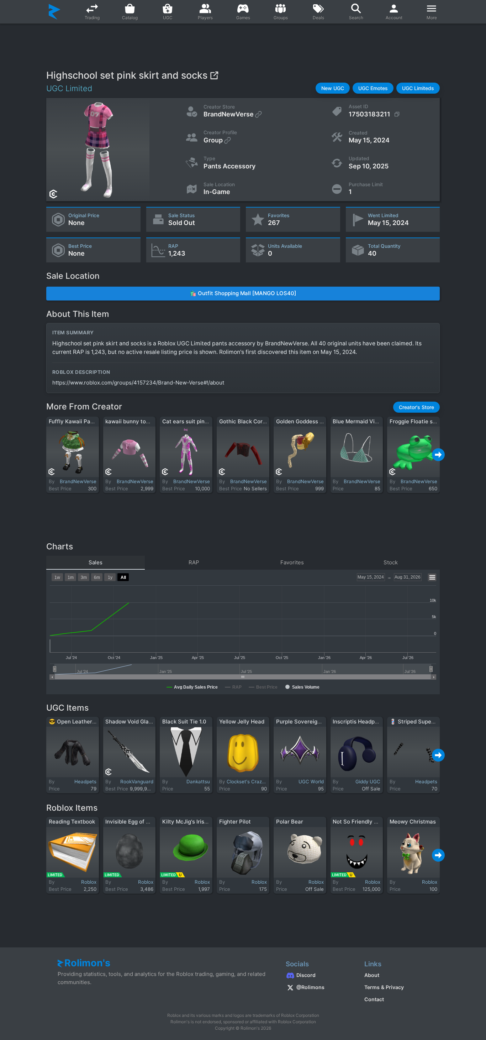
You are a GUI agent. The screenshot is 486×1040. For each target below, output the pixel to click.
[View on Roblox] (214, 75)
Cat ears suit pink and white (198, 421)
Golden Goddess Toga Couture (315, 421)
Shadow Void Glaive (131, 721)
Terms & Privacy (384, 987)
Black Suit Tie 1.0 (184, 721)
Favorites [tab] (292, 562)
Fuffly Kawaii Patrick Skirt (82, 421)
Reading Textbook (72, 821)
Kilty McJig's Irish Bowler (194, 821)
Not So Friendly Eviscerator (368, 821)
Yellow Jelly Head (241, 721)
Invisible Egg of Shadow (136, 821)
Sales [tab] (95, 562)
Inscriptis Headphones (361, 721)
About (371, 975)
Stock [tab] (391, 562)
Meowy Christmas (413, 821)
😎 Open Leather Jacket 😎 (84, 721)
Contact (374, 999)
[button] (333, 88)
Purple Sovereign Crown (307, 721)
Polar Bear (289, 821)
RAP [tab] (194, 562)
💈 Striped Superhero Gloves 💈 (431, 721)
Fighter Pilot (235, 821)
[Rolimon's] (54, 12)
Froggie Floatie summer (420, 421)
